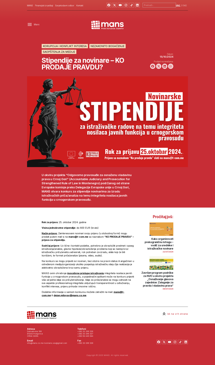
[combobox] (159, 5)
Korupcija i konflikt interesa (65, 46)
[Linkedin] (137, 5)
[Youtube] (120, 5)
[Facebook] (109, 5)
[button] (152, 66)
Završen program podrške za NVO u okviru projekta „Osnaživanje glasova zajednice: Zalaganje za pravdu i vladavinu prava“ (157, 279)
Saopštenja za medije (59, 51)
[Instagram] (126, 5)
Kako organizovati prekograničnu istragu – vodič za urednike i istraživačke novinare (159, 243)
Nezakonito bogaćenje (107, 46)
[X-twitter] (114, 5)
